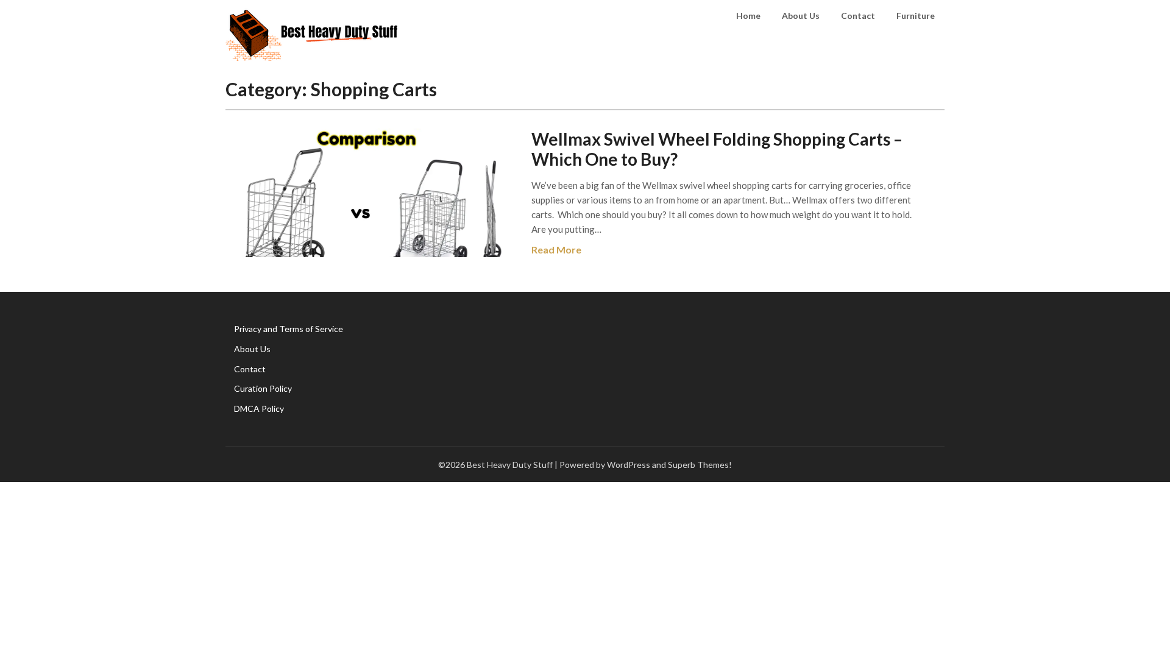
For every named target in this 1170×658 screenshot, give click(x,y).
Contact (858, 15)
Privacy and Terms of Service (288, 329)
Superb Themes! (700, 464)
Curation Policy (263, 388)
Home (748, 15)
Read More (556, 249)
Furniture (915, 15)
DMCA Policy (259, 408)
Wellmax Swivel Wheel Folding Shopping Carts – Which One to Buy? (716, 149)
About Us (801, 15)
